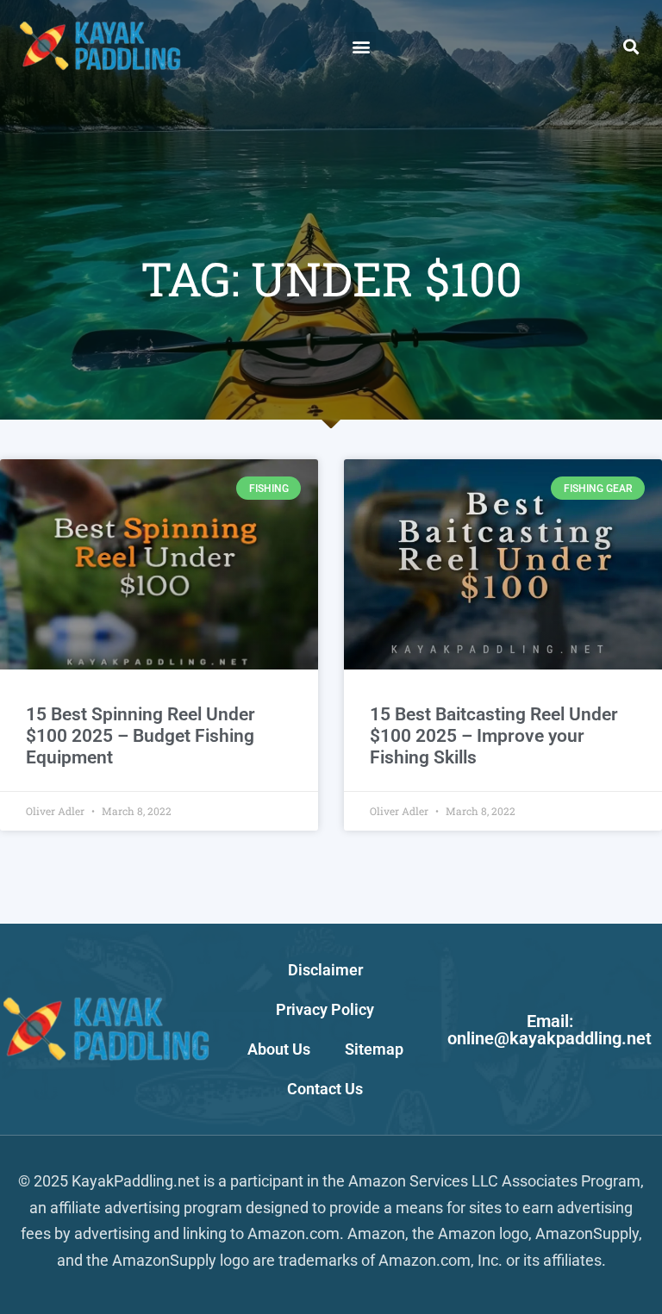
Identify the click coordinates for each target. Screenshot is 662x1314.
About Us (278, 1049)
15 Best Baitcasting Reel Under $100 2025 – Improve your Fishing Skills (494, 736)
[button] (361, 46)
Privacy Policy (325, 1009)
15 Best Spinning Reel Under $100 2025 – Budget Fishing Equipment (140, 736)
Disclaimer (325, 970)
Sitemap (374, 1049)
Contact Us (325, 1089)
